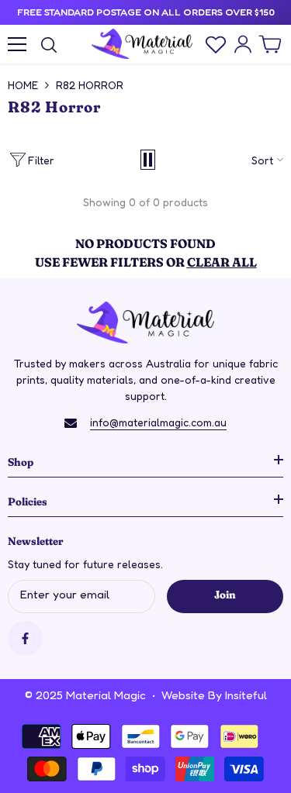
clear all (222, 261)
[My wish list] (215, 44)
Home (23, 84)
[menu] (17, 44)
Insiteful (246, 695)
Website (183, 695)
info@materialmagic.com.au (158, 422)
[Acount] (243, 44)
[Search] (49, 45)
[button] (147, 160)
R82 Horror (89, 84)
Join (224, 594)
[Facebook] (25, 638)
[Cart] (270, 44)
